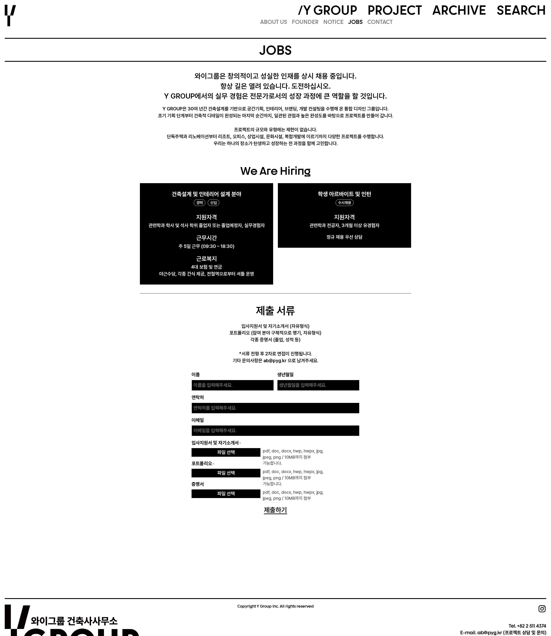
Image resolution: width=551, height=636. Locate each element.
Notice (333, 21)
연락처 (198, 397)
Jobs (355, 21)
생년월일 (285, 374)
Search (521, 9)
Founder (305, 21)
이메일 (198, 420)
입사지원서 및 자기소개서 (216, 443)
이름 (196, 374)
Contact (380, 21)
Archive (459, 9)
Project (394, 9)
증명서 (198, 484)
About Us (273, 21)
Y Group (330, 9)
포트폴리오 (203, 463)
